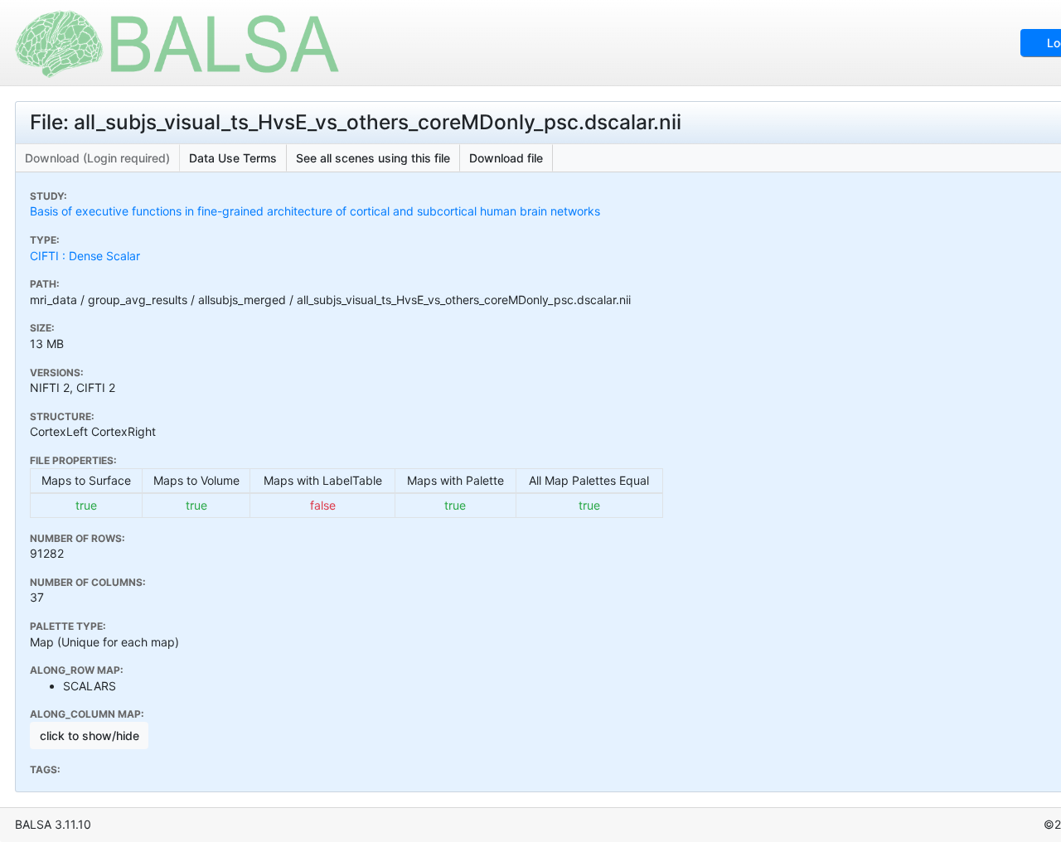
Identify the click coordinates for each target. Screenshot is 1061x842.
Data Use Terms (233, 158)
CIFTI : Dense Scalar (85, 256)
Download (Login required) (97, 158)
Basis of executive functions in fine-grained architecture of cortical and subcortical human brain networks (315, 211)
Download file (506, 158)
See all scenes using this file (373, 158)
